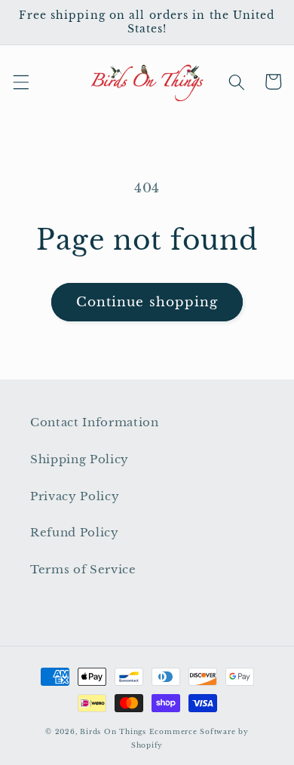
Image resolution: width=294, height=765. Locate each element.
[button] (20, 81)
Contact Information (94, 422)
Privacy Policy (74, 496)
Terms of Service (83, 569)
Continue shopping (147, 301)
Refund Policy (74, 532)
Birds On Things (113, 731)
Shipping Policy (79, 459)
